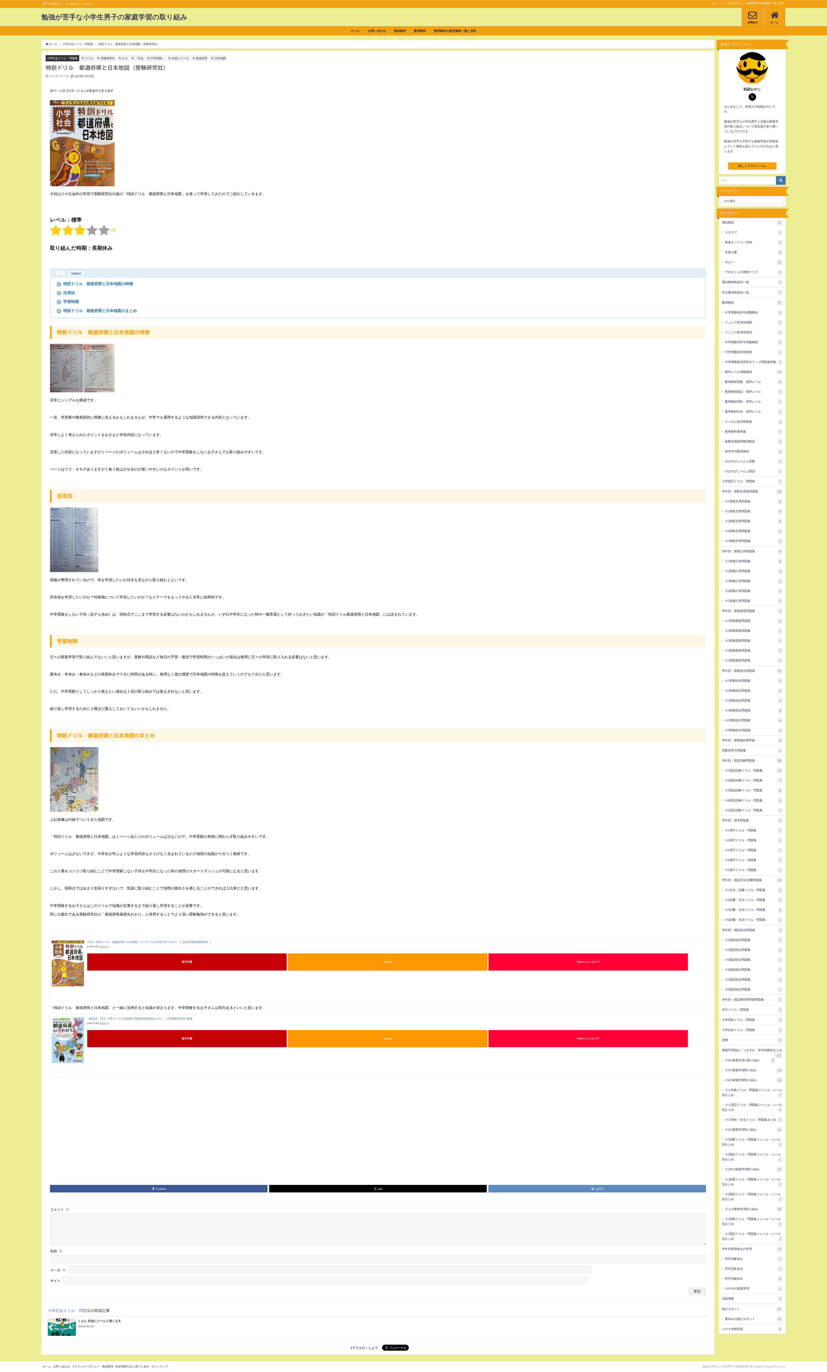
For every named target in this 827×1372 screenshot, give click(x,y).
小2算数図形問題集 (753, 631)
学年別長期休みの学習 (751, 1249)
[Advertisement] (378, 1152)
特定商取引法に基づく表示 (132, 1366)
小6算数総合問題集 (753, 730)
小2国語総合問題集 (753, 950)
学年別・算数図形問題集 (751, 611)
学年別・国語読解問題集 (751, 760)
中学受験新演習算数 (753, 352)
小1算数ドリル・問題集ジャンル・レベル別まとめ (751, 1221)
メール (58, 1270)
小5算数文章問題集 (753, 541)
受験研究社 (108, 58)
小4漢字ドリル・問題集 (753, 860)
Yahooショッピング (588, 962)
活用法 (66, 293)
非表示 (76, 273)
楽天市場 (187, 962)
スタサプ (753, 232)
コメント (59, 1209)
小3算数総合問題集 (753, 700)
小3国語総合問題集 (753, 960)
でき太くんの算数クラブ (753, 272)
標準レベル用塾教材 (753, 372)
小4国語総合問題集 (753, 970)
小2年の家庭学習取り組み (753, 1169)
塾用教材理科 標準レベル (753, 402)
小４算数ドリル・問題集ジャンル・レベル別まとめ (752, 1092)
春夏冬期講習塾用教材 (753, 441)
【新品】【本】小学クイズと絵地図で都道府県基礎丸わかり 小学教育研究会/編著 (139, 1018)
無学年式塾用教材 (753, 451)
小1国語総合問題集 (753, 940)
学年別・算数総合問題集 (751, 671)
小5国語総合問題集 (753, 979)
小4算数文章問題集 (753, 531)
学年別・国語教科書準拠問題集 (751, 999)
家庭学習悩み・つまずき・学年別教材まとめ (752, 1051)
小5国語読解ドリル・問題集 (753, 810)
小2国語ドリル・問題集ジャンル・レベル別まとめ (751, 1196)
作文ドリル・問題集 (751, 1010)
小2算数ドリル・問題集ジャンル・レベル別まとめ (751, 1182)
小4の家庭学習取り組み (753, 1080)
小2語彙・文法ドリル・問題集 (753, 900)
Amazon (387, 962)
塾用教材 (420, 31)
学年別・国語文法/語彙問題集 (751, 880)
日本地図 (220, 58)
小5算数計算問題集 (753, 601)
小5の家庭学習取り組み (753, 1070)
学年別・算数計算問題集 (751, 551)
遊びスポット (751, 1309)
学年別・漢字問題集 (751, 820)
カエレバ (104, 946)
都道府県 (201, 58)
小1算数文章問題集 (753, 501)
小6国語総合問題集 (753, 989)
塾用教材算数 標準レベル (753, 382)
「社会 (139, 58)
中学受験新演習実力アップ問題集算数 (753, 362)
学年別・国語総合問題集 (751, 930)
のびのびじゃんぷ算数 (753, 461)
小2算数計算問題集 (753, 571)
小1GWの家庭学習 (753, 1288)
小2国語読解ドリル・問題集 (753, 780)
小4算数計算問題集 (753, 591)
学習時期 (68, 302)
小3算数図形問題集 (753, 641)
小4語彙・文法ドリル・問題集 (753, 920)
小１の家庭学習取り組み (753, 1209)
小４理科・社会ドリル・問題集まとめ (753, 1120)
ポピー (753, 262)
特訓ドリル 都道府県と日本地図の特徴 (95, 284)
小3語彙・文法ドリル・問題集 (753, 910)
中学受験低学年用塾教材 (753, 312)
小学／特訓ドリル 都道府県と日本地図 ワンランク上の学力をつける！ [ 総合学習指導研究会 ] (149, 942)
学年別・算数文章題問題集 (751, 491)
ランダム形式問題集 (753, 422)
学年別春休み (753, 1278)
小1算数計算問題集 (753, 561)
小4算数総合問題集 (753, 710)
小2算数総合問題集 (753, 690)
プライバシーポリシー (86, 1366)
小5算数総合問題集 (753, 720)
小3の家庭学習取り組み (753, 1129)
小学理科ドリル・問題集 (751, 1020)
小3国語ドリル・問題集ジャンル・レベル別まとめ (751, 1157)
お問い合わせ (735, 3)
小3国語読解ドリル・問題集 (753, 790)
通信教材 (400, 31)
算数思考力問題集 (751, 750)
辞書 (751, 1040)
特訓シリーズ (180, 58)
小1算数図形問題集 (753, 621)
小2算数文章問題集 (753, 511)
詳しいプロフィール (752, 166)
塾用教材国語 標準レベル (753, 392)
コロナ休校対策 (751, 1329)
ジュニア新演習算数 (753, 322)
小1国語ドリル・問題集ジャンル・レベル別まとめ (751, 1236)
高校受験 (751, 1299)
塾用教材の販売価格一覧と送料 (765, 3)
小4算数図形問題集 (753, 650)
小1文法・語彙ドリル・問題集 (753, 890)
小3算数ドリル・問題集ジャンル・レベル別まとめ (751, 1142)
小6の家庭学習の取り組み (749, 1060)
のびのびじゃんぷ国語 (753, 471)
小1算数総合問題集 (753, 681)
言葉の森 (753, 252)
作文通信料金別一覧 (751, 292)
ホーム (718, 3)
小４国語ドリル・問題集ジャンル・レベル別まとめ (752, 1107)
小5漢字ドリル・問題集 (753, 870)
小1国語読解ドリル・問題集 (753, 770)
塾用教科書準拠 (753, 431)
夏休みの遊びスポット (753, 1319)
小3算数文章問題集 (753, 521)
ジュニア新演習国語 (753, 332)
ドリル (89, 58)
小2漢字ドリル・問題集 (753, 840)
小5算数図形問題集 (753, 660)
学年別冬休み (753, 1269)
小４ (125, 58)
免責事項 (107, 1366)
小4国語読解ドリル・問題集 (753, 800)
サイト (55, 1281)
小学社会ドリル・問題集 (62, 58)
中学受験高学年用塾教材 (753, 342)
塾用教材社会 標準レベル (753, 411)
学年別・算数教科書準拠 (751, 740)
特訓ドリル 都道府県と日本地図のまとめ (97, 311)
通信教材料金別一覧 (751, 282)
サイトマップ (159, 1366)
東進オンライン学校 (753, 242)
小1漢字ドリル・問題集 (753, 830)
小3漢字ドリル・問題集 (753, 850)
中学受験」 (158, 58)
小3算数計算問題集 (753, 581)
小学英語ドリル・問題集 (751, 481)
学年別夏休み (753, 1259)
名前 (56, 1251)
